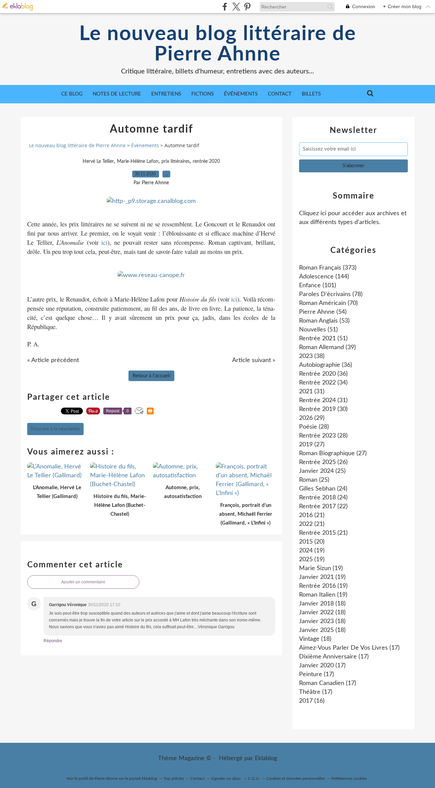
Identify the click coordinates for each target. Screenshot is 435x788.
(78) (331, 294)
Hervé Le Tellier (98, 161)
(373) (327, 268)
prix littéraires (175, 161)
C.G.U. (254, 778)
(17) (349, 648)
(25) (322, 471)
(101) (317, 285)
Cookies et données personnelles (295, 778)
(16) (312, 701)
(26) (323, 462)
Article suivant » (253, 360)
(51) (318, 330)
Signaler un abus (226, 778)
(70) (328, 303)
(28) (314, 427)
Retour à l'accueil (151, 375)
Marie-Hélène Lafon (137, 161)
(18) (322, 604)
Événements (241, 94)
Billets (311, 94)
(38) (312, 356)
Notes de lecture (117, 94)
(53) (324, 321)
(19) (312, 551)
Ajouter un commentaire (83, 582)
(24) (323, 489)
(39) (327, 347)
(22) (323, 506)
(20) (312, 542)
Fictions (202, 94)
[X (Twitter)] (236, 7)
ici (104, 242)
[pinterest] (247, 7)
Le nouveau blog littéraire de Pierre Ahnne (217, 44)
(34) (323, 383)
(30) (323, 409)
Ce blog (72, 94)
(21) (312, 515)
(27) (312, 445)
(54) (323, 312)
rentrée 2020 (206, 161)
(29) (312, 418)
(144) (324, 277)
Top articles (173, 778)
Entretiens (166, 94)
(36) (325, 365)
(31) (312, 392)
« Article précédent (53, 360)
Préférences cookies (349, 778)
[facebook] (225, 7)
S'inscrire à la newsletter (55, 429)
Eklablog (266, 758)
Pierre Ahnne (106, 778)
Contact (280, 94)
